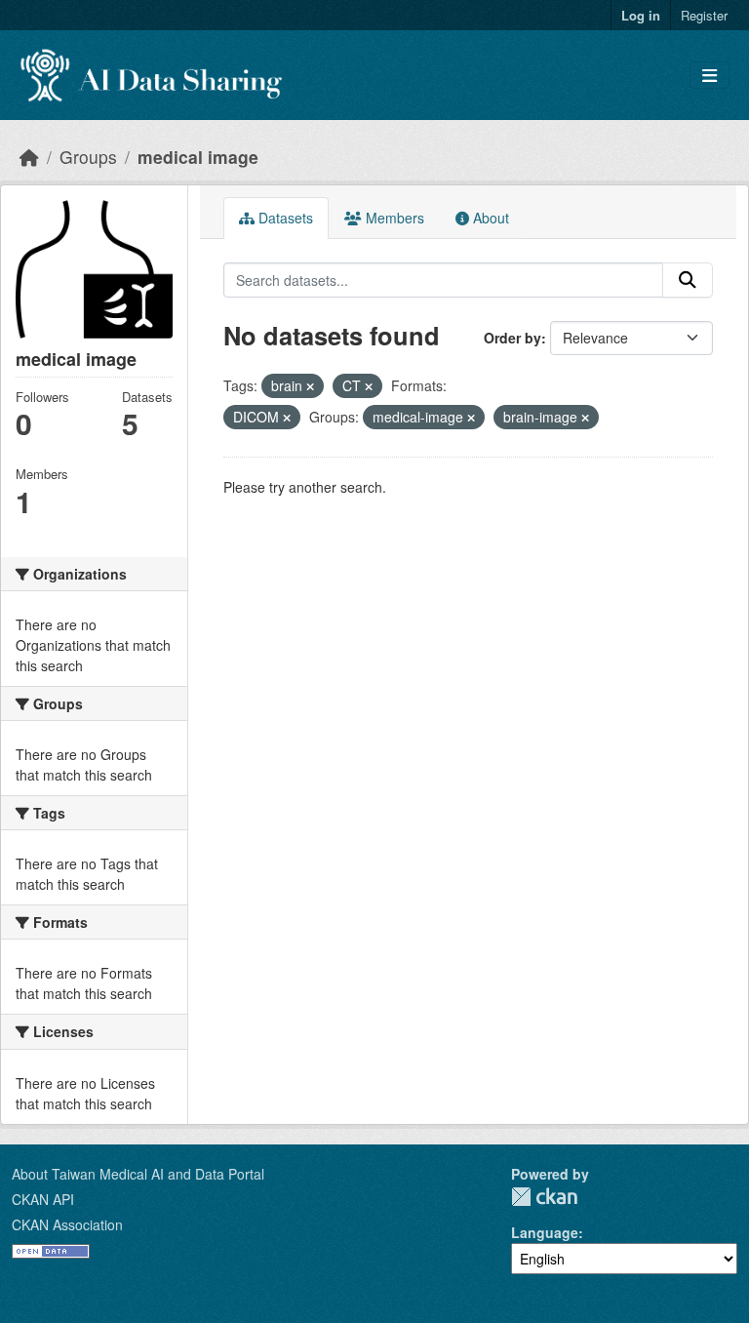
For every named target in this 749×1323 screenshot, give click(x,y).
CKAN (544, 1196)
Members (393, 217)
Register (704, 15)
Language (544, 1232)
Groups (88, 156)
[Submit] (687, 280)
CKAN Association (67, 1224)
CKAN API (43, 1199)
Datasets (284, 217)
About (489, 217)
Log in (640, 15)
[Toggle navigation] (709, 75)
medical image (198, 156)
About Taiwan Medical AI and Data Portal (138, 1173)
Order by (512, 337)
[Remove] (310, 386)
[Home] (29, 156)
